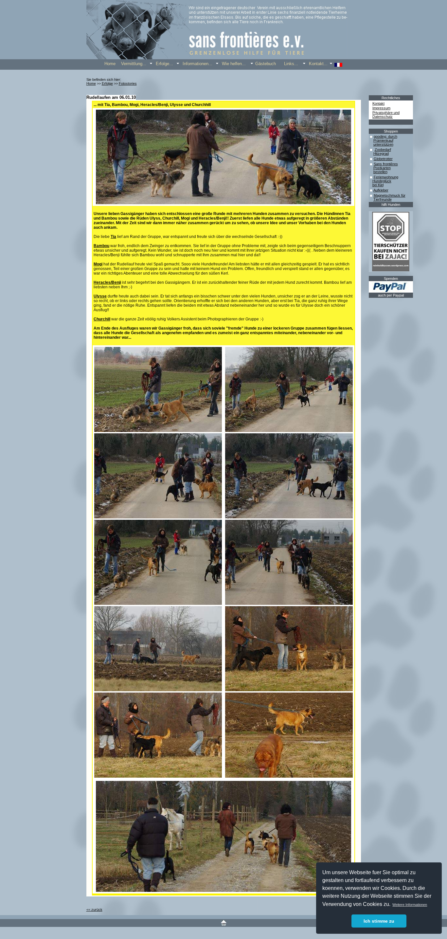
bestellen (380, 172)
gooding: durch (385, 136)
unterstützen (383, 144)
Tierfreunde (382, 199)
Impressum (381, 108)
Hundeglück (381, 181)
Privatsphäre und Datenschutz (386, 114)
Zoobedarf (383, 150)
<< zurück (94, 910)
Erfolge (107, 83)
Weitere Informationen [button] (409, 905)
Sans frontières (386, 164)
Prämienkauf (383, 140)
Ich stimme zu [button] (379, 921)
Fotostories (128, 83)
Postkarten (382, 168)
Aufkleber (380, 190)
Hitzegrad (381, 153)
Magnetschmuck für (389, 195)
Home (91, 83)
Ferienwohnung (386, 177)
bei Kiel (378, 185)
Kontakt (378, 103)
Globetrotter (383, 159)
